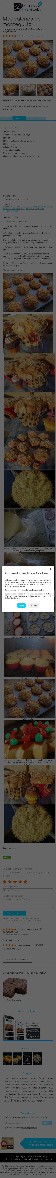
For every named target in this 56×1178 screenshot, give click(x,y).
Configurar (34, 605)
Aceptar (21, 605)
